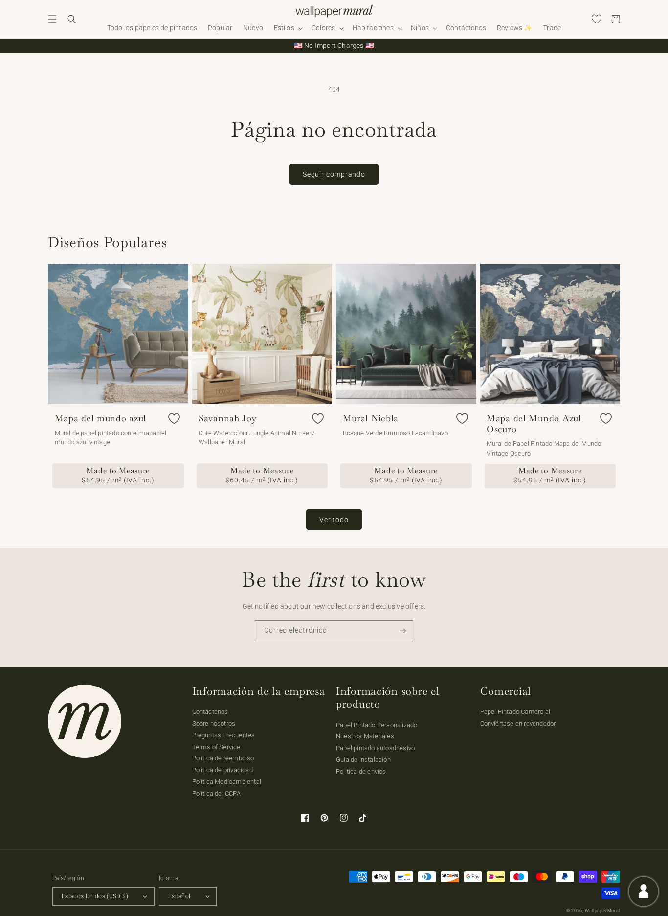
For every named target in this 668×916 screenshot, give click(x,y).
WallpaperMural (602, 910)
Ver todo (334, 520)
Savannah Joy (228, 418)
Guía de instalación (363, 759)
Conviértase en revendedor (518, 723)
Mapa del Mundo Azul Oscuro (534, 424)
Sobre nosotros (214, 723)
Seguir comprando (334, 174)
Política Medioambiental (227, 781)
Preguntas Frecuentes (223, 735)
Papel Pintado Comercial (515, 711)
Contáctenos (210, 711)
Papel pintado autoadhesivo (375, 748)
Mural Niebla (371, 418)
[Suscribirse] (403, 630)
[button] (52, 19)
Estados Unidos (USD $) (95, 896)
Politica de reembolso (223, 758)
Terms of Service (216, 747)
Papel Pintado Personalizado (376, 725)
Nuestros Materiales (365, 736)
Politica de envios (361, 771)
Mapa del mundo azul (101, 418)
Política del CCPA (216, 793)
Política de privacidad (222, 770)
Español (179, 896)
